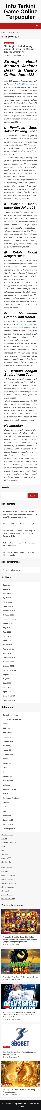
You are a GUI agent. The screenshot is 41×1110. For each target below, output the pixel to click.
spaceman (5, 871)
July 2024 (6, 679)
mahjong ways (6, 867)
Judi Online (7, 732)
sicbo (5, 767)
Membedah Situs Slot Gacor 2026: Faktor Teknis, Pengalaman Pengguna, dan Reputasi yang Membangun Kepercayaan (20, 514)
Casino (5, 724)
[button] (3, 26)
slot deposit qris (7, 835)
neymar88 (7, 750)
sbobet (6, 759)
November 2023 (9, 700)
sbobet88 (6, 763)
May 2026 (7, 594)
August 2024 (8, 675)
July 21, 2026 (14, 1019)
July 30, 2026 (14, 944)
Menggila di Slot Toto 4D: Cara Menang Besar (20, 524)
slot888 (6, 811)
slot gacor (7, 785)
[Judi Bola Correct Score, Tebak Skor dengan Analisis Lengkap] (20, 1036)
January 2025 (8, 653)
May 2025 (7, 636)
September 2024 (9, 670)
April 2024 (7, 692)
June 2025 (7, 632)
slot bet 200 (7, 776)
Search (5, 487)
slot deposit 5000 (8, 899)
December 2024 (9, 657)
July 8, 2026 (13, 1057)
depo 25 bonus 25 (8, 875)
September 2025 (9, 619)
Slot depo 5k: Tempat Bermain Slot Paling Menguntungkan (18, 553)
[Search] (37, 26)
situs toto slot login (8, 883)
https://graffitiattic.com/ (26, 324)
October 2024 (8, 666)
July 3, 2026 (13, 1094)
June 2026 (7, 589)
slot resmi (5, 891)
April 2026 (7, 598)
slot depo (4, 854)
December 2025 (9, 606)
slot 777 (4, 850)
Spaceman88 (8, 820)
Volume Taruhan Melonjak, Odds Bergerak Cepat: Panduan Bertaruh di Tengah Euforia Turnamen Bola (19, 533)
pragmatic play (7, 895)
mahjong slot (8, 741)
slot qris (6, 794)
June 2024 (7, 683)
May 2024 (7, 687)
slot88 (5, 807)
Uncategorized (9, 43)
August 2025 (8, 623)
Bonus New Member (10, 715)
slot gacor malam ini (8, 887)
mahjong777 (6, 858)
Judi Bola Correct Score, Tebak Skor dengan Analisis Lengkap (19, 544)
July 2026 (6, 585)
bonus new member (8, 842)
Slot (4, 772)
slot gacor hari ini (9, 789)
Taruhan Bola (8, 824)
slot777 (6, 802)
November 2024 (9, 662)
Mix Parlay (7, 746)
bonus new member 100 (12, 719)
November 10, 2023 (18, 55)
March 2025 (7, 645)
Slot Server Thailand (11, 798)
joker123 (4, 846)
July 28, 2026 (14, 979)
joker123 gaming (24, 84)
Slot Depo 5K (8, 781)
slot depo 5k (6, 862)
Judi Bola (6, 728)
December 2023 (9, 696)
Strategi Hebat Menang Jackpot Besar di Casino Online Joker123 (19, 49)
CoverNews (31, 1104)
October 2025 (8, 615)
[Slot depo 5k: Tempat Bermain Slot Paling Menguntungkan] (20, 1074)
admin (8, 55)
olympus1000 (8, 754)
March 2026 (7, 602)
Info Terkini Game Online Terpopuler (21, 11)
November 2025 (9, 611)
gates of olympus (7, 879)
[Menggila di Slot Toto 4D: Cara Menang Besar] (20, 961)
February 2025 (8, 649)
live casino (7, 737)
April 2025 (7, 640)
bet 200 (4, 839)
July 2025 (6, 628)
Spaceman (7, 816)
